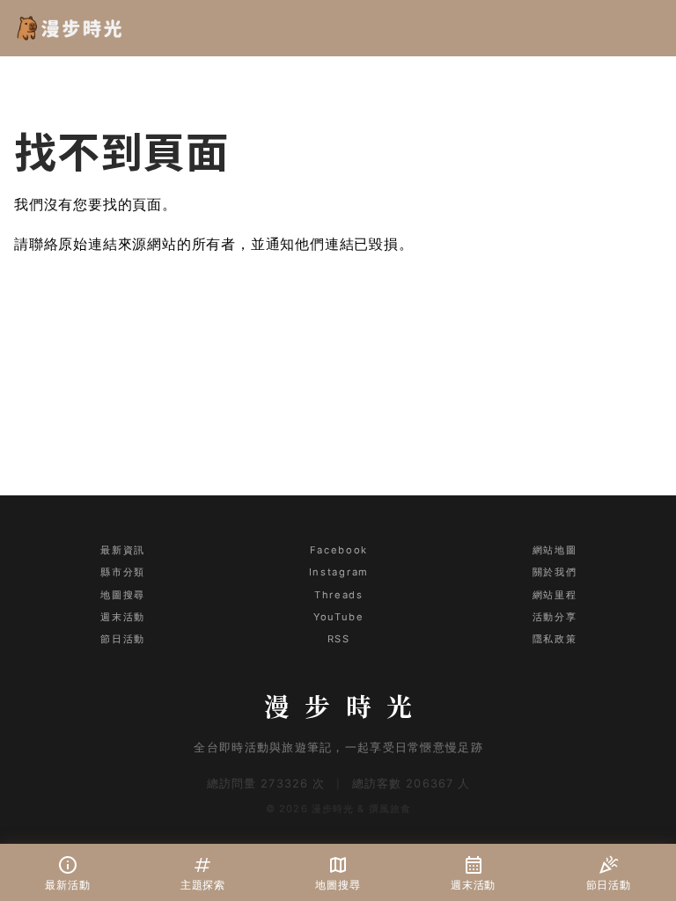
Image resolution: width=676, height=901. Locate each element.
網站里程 (555, 595)
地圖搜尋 (122, 595)
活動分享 (555, 617)
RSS (338, 639)
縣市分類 (122, 572)
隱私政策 (555, 639)
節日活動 (122, 639)
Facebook (339, 550)
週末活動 (122, 617)
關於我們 (555, 572)
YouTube (338, 617)
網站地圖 (555, 550)
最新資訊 (122, 550)
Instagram (339, 572)
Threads (338, 595)
